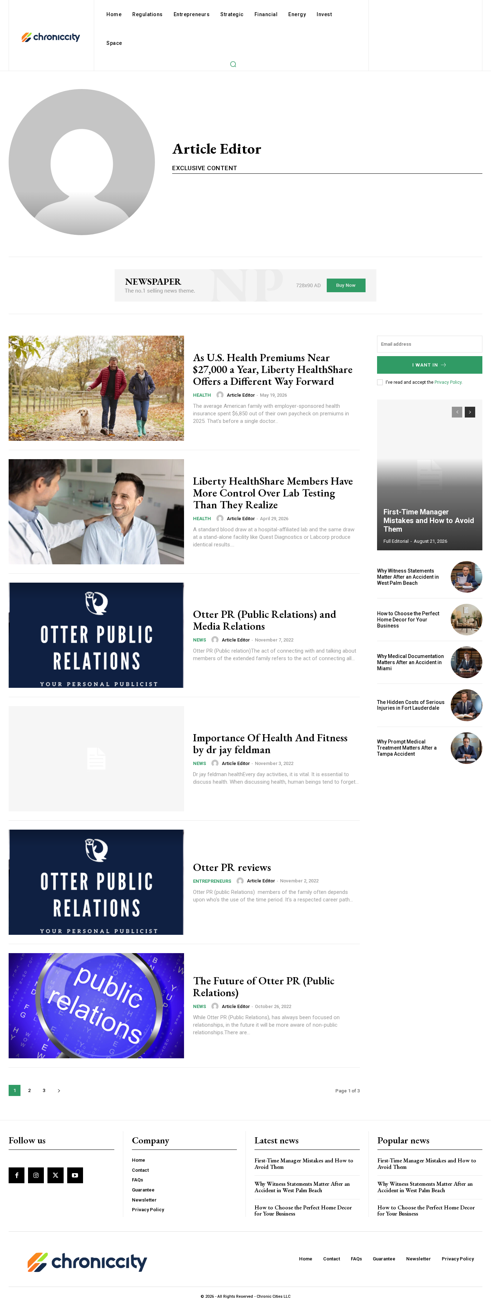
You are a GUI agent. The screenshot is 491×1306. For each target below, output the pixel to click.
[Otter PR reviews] (96, 882)
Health (202, 395)
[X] (55, 1175)
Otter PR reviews (232, 867)
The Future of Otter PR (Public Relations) (263, 986)
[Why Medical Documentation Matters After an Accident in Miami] (466, 662)
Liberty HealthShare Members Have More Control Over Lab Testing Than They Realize (273, 493)
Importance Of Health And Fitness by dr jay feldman (270, 743)
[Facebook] (16, 1175)
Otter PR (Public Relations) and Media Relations (264, 620)
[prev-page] (457, 412)
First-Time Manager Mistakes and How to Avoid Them (429, 520)
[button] (233, 64)
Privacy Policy (448, 382)
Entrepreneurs (212, 881)
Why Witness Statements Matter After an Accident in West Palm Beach (408, 577)
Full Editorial (396, 541)
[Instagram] (36, 1175)
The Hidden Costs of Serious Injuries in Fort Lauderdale (411, 705)
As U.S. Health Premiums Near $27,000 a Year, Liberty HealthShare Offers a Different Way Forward (273, 369)
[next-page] (59, 1090)
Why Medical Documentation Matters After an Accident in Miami (410, 662)
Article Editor (241, 395)
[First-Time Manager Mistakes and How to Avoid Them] (430, 475)
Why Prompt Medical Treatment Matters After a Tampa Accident (407, 748)
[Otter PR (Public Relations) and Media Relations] (96, 635)
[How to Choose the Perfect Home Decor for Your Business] (466, 619)
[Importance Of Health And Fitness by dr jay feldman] (96, 758)
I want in (425, 365)
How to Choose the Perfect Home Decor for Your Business (408, 620)
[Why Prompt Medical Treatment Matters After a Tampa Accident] (466, 748)
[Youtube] (75, 1175)
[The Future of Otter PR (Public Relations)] (96, 1005)
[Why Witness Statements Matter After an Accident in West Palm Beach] (466, 577)
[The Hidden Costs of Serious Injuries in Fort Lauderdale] (466, 705)
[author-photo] (221, 394)
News (199, 640)
